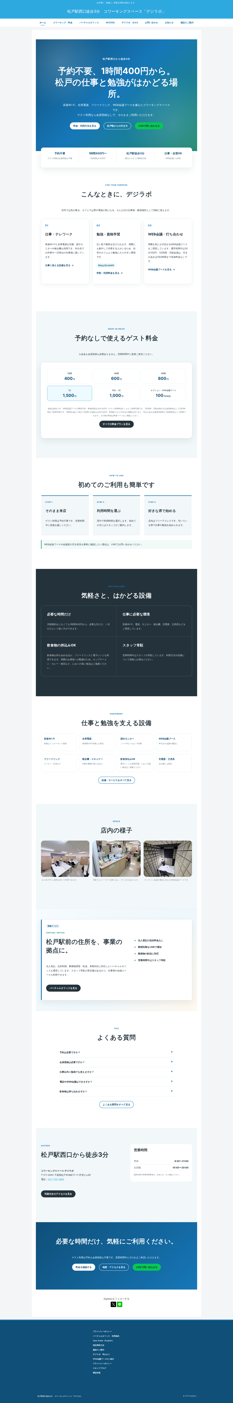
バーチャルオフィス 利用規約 (106, 1336)
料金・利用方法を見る (84, 126)
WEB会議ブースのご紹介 (103, 1359)
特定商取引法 (98, 1345)
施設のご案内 (98, 1350)
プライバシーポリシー (102, 1331)
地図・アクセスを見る (113, 1267)
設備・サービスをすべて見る (116, 780)
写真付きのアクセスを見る (58, 1194)
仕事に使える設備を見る (59, 265)
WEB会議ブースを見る (161, 269)
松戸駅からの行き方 (117, 126)
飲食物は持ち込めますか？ (73, 1091)
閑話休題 (96, 1372)
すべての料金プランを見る (116, 424)
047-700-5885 (56, 1179)
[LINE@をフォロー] (119, 1304)
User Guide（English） (103, 1340)
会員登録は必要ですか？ (72, 1062)
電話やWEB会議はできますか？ (76, 1081)
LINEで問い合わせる (149, 126)
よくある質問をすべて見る (116, 1104)
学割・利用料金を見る (110, 273)
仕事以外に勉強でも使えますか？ (77, 1072)
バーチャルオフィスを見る (63, 988)
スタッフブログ (99, 1368)
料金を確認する (84, 1267)
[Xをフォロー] (113, 1304)
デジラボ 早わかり (101, 1354)
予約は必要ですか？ (70, 1052)
